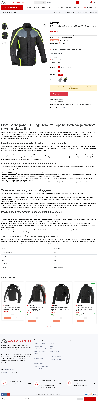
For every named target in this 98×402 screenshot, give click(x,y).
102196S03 (60, 102)
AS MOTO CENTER (58, 12)
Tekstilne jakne (93, 12)
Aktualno (36, 7)
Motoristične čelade (39, 356)
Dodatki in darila (38, 346)
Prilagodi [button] (80, 399)
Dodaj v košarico (13, 293)
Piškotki (52, 354)
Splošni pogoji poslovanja (56, 349)
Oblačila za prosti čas (39, 343)
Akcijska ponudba (53, 7)
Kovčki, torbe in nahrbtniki (40, 349)
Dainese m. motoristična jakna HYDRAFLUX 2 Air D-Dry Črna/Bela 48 (60, 309)
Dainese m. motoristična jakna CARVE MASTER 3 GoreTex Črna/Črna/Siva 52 (85, 309)
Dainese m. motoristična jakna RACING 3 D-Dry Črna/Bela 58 (11, 308)
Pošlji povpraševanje (59, 94)
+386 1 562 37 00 (12, 372)
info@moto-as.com (8, 369)
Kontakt (76, 7)
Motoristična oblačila (70, 12)
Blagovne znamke (66, 7)
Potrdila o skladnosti (55, 356)
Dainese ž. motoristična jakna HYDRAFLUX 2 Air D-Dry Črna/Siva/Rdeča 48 (35, 309)
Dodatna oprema (38, 363)
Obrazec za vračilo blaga (48, 387)
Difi (62, 99)
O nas (51, 346)
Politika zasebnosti (55, 351)
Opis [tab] (5, 118)
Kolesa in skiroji (38, 369)
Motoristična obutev (39, 361)
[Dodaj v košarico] (13, 293)
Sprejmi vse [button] (90, 399)
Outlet (43, 7)
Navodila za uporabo (55, 359)
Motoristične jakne (82, 12)
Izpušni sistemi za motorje (41, 366)
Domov (29, 7)
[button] (47, 326)
